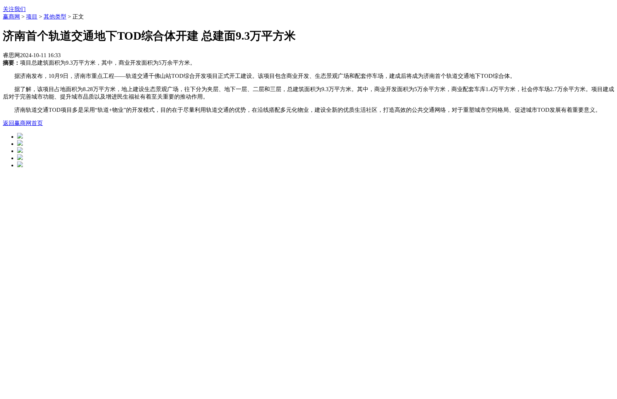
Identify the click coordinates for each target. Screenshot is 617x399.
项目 (31, 17)
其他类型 (55, 17)
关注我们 (14, 9)
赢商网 (11, 17)
